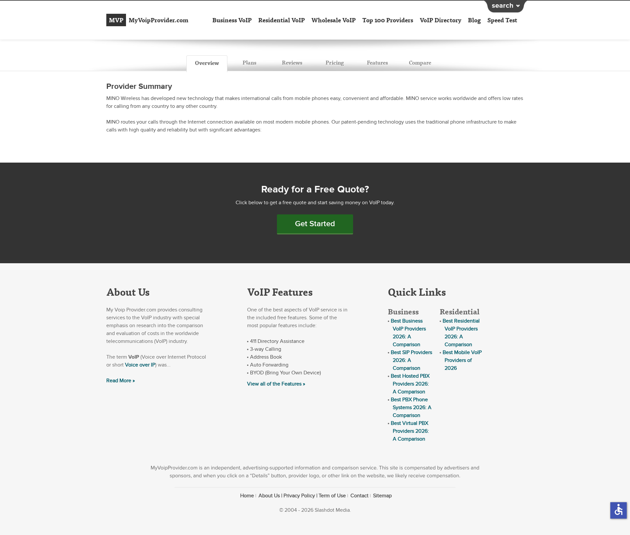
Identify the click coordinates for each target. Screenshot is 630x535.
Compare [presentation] (420, 62)
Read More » (120, 380)
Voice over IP (140, 365)
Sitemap (382, 495)
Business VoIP (232, 20)
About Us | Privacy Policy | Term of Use (302, 495)
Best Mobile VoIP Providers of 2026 (462, 360)
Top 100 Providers (387, 20)
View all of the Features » (276, 384)
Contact (359, 495)
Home (247, 495)
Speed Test (502, 20)
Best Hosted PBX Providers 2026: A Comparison (410, 384)
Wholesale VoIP (333, 20)
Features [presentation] (377, 62)
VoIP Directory (440, 20)
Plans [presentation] (249, 62)
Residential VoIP (281, 20)
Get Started (315, 223)
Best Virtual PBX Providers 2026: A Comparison (410, 431)
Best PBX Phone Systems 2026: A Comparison (411, 407)
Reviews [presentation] (292, 62)
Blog (474, 20)
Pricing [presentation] (335, 62)
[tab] (206, 63)
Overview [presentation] (207, 63)
